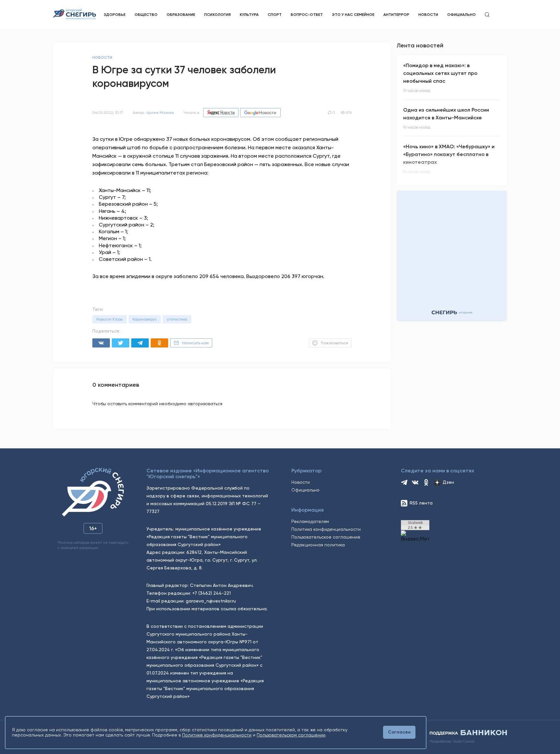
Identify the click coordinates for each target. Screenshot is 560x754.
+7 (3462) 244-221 (211, 593)
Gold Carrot (463, 741)
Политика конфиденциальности (326, 529)
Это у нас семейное (353, 14)
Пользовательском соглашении (291, 734)
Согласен (399, 732)
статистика (177, 319)
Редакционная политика (318, 544)
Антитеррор (396, 14)
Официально (461, 14)
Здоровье (114, 14)
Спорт (275, 14)
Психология (217, 14)
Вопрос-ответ (307, 14)
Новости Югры (109, 319)
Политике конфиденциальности (216, 734)
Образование (181, 14)
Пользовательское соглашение (325, 537)
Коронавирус (145, 319)
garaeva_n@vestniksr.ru (211, 600)
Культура (249, 14)
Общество (146, 14)
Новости (428, 14)
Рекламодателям (310, 521)
